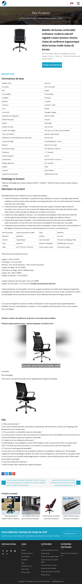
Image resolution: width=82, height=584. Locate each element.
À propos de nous (27, 553)
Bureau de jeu (45, 575)
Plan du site (25, 569)
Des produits (32, 18)
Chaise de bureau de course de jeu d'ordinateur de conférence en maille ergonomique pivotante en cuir (62, 482)
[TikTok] (7, 553)
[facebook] (3, 550)
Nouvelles (24, 560)
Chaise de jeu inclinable (48, 568)
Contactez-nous (70, 533)
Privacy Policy (25, 572)
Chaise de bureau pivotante (47, 18)
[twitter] (11, 550)
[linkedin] (7, 550)
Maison (24, 18)
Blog (22, 563)
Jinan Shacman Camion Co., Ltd (70, 554)
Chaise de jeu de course (48, 565)
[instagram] (3, 553)
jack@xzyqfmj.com (58, 581)
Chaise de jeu (45, 553)
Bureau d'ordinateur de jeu (49, 550)
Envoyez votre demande (52, 65)
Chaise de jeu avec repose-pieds (49, 561)
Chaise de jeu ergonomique (50, 556)
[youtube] (15, 550)
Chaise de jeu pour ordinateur (50, 571)
